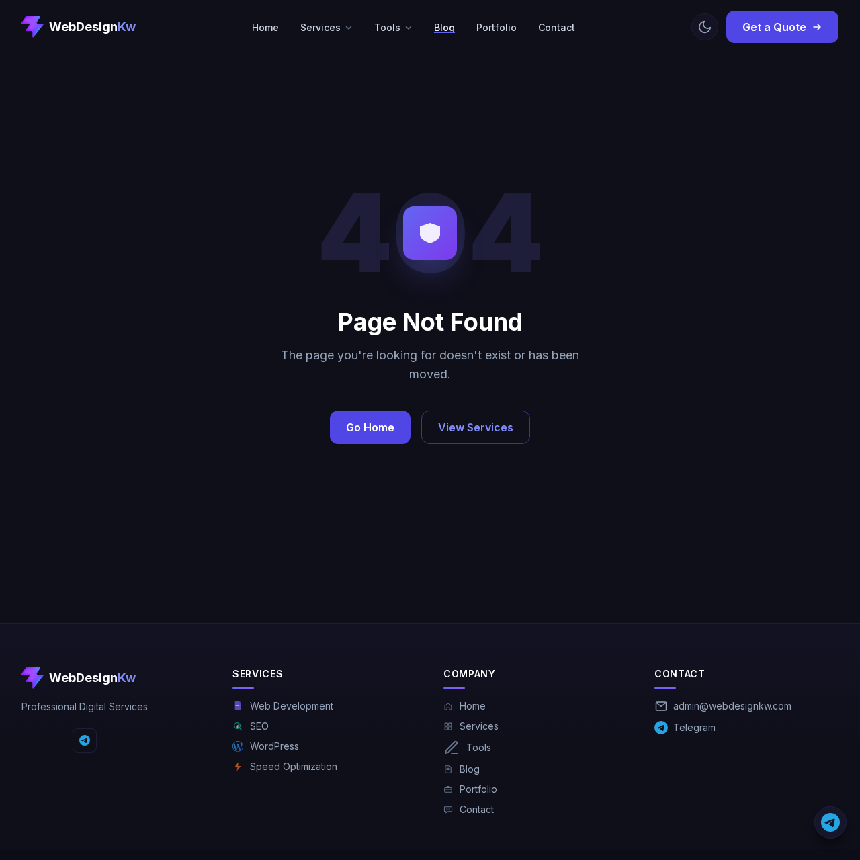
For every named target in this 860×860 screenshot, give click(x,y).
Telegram (694, 727)
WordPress (274, 746)
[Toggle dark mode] (704, 26)
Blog (444, 27)
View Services (475, 427)
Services (320, 27)
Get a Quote (774, 27)
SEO (259, 726)
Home (265, 27)
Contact (556, 27)
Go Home (370, 427)
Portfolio (496, 27)
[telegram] (85, 740)
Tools (387, 27)
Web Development (291, 706)
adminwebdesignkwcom (732, 706)
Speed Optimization (293, 766)
